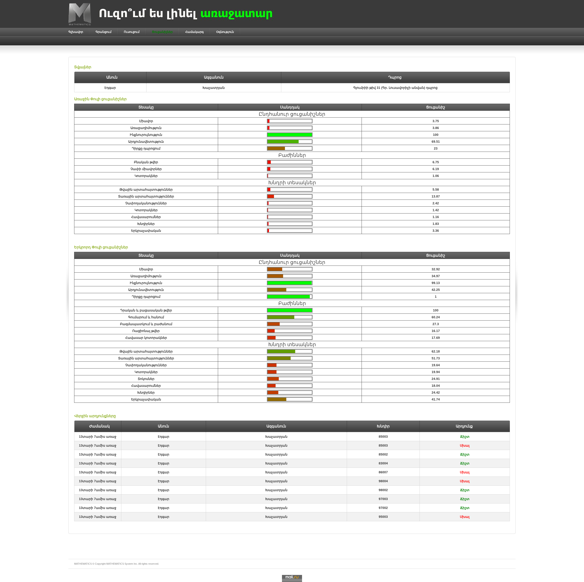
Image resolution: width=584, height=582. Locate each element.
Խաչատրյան (276, 436)
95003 (383, 517)
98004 (383, 481)
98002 (383, 490)
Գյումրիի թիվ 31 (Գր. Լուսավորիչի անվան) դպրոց (395, 88)
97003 (383, 499)
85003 (383, 436)
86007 (383, 472)
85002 (383, 454)
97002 (383, 508)
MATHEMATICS (115, 563)
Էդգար (163, 436)
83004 (383, 463)
